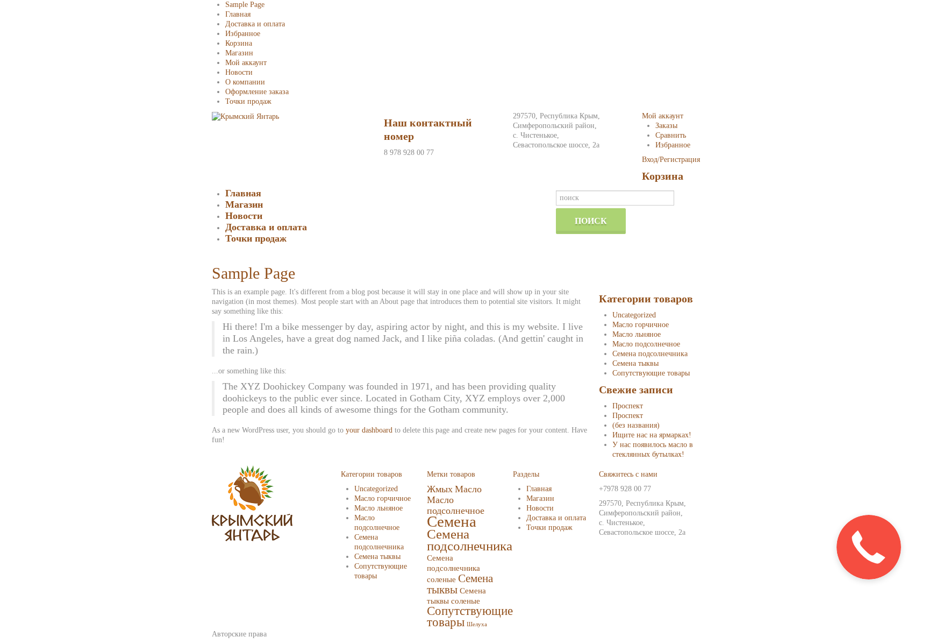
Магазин (239, 53)
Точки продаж (248, 101)
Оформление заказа (257, 92)
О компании (245, 82)
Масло (468, 489)
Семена (451, 521)
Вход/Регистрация (671, 159)
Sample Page (245, 5)
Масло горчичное (640, 325)
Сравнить (670, 135)
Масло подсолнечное (646, 344)
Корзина (238, 43)
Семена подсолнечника (650, 354)
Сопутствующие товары (651, 373)
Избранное (242, 34)
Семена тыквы (635, 363)
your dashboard (369, 430)
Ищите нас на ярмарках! (651, 435)
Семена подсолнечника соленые (453, 568)
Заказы (666, 126)
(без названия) (636, 425)
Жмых (440, 489)
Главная (238, 14)
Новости (239, 72)
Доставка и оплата (255, 24)
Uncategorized (634, 315)
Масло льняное (636, 334)
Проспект (627, 406)
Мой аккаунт (246, 63)
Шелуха (477, 624)
